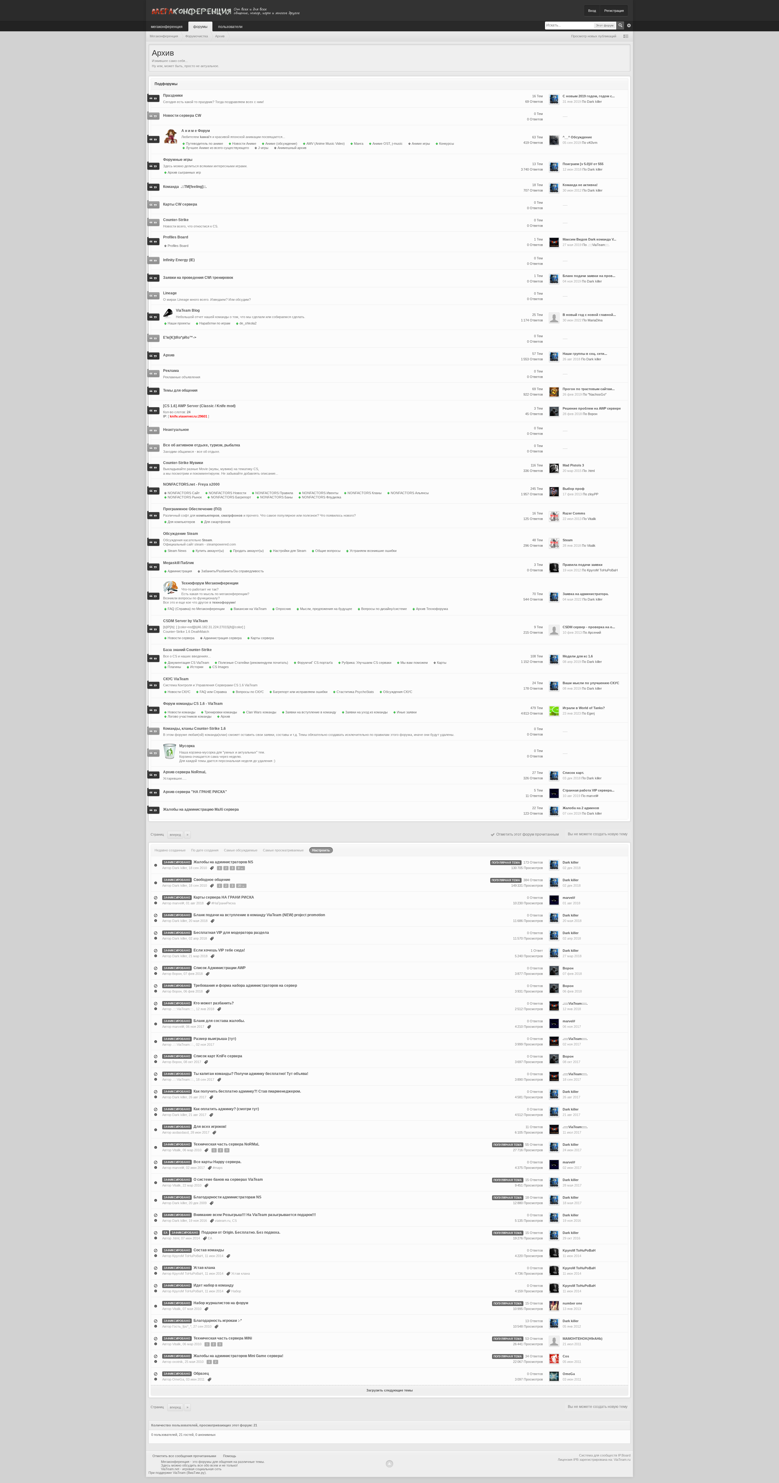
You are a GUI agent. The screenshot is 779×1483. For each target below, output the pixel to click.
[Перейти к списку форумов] (225, 10)
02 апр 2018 (572, 938)
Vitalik (592, 519)
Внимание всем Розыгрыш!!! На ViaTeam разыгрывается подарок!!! (255, 1215)
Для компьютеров (181, 522)
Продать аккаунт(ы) (248, 551)
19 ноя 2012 (572, 570)
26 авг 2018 (571, 359)
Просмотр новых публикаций (593, 36)
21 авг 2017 (571, 1115)
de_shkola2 (248, 323)
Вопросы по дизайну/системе (384, 609)
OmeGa (178, 1379)
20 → (241, 885)
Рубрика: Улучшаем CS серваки (366, 662)
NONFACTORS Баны (276, 497)
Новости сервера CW (182, 115)
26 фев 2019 (572, 394)
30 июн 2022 (572, 320)
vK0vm (592, 142)
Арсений (594, 632)
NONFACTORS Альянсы (410, 493)
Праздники (173, 95)
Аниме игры (421, 143)
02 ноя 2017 (572, 1044)
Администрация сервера (223, 638)
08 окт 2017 (571, 1062)
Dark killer (594, 101)
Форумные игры (177, 160)
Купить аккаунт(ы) (210, 551)
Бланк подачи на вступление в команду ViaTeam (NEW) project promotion (259, 915)
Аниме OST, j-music (387, 143)
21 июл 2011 (572, 1344)
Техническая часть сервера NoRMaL (226, 1144)
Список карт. (573, 772)
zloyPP (593, 494)
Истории (196, 667)
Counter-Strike (176, 220)
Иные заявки (407, 712)
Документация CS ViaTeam (188, 662)
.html (591, 471)
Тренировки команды (220, 712)
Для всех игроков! (210, 1126)
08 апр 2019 (572, 662)
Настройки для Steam (289, 551)
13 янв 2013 (572, 1309)
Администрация (180, 571)
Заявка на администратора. (586, 594)
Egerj (591, 713)
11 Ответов (534, 1127)
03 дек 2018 (572, 778)
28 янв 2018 (572, 545)
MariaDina (595, 320)
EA (166, 1232)
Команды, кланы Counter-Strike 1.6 (194, 728)
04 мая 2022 (572, 599)
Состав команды (209, 1250)
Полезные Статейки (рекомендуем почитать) (253, 662)
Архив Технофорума (432, 609)
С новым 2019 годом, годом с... (589, 96)
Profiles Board (175, 237)
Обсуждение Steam (180, 534)
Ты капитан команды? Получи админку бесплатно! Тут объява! (251, 1074)
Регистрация (614, 10)
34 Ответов (534, 1356)
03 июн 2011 (572, 1379)
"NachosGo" (597, 394)
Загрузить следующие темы (389, 1390)
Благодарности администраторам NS (227, 1197)
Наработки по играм (214, 323)
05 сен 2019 (572, 142)
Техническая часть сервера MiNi (223, 1338)
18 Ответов (534, 1197)
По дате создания (204, 850)
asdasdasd (180, 1132)
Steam (568, 540)
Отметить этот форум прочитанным (526, 834)
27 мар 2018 (572, 956)
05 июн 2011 (572, 1361)
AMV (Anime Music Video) (325, 143)
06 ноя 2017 (572, 1026)
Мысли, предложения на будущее (326, 609)
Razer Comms (574, 513)
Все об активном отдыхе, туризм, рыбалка (201, 445)
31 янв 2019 (572, 101)
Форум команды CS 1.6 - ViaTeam (193, 704)
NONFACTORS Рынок (185, 497)
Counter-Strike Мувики (183, 463)
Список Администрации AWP (220, 968)
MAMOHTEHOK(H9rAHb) (583, 1338)
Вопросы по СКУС (250, 692)
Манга (358, 143)
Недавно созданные (170, 850)
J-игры (263, 148)
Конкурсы (446, 143)
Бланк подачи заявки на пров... (589, 276)
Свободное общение (212, 880)
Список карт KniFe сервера (218, 1056)
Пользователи (230, 26)
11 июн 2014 (572, 1256)
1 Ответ (537, 950)
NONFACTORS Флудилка (321, 497)
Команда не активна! (580, 185)
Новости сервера (181, 638)
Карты (441, 662)
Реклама (171, 371)
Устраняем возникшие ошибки (373, 551)
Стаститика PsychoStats (355, 692)
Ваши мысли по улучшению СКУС (591, 683)
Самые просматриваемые (283, 850)
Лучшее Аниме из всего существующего (217, 148)
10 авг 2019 (571, 796)
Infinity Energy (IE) (179, 260)
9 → (240, 868)
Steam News (177, 551)
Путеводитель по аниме (204, 143)
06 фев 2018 (572, 991)
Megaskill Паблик (178, 563)
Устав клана (204, 1268)
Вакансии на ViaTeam (250, 609)
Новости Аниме (244, 143)
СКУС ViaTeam (176, 679)
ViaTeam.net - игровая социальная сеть (191, 1469)
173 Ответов (533, 862)
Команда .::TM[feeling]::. (185, 187)
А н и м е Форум (195, 131)
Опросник (283, 609)
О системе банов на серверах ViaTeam (228, 1179)
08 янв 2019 (572, 688)
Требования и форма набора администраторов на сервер (245, 985)
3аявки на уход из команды (366, 712)
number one (572, 1303)
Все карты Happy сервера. (217, 1162)
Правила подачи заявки (583, 565)
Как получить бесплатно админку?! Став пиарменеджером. (247, 1091)
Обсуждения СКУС (397, 692)
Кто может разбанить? (214, 1003)
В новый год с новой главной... (589, 315)
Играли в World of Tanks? (584, 708)
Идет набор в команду (214, 1285)
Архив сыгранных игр (184, 172)
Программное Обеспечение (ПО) (192, 509)
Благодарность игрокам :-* (218, 1320)
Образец (201, 1373)
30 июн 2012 (572, 190)
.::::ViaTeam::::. (599, 245)
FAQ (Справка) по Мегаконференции (196, 609)
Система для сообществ (598, 1455)
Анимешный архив (292, 148)
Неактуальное (176, 430)
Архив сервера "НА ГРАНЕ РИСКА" (195, 792)
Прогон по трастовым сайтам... (589, 389)
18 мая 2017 (572, 1203)
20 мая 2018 (572, 921)
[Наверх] (389, 1463)
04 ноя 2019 (572, 281)
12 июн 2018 (572, 169)
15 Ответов (534, 1180)
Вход (592, 10)
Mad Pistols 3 (573, 465)
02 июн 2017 (572, 1167)
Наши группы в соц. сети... (585, 353)
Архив (168, 355)
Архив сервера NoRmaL (184, 772)
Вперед (175, 835)
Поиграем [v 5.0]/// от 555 (583, 164)
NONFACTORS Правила (274, 493)
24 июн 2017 (572, 1150)
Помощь (229, 1456)
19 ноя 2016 (572, 1220)
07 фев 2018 (572, 973)
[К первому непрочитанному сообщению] (155, 865)
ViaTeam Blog (188, 310)
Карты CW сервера (180, 204)
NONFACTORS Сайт (184, 493)
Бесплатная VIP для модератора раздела (231, 932)
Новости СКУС (179, 692)
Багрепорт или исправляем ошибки (300, 692)
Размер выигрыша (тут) (215, 1039)
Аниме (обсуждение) (281, 143)
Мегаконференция (167, 26)
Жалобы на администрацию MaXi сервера (201, 809)
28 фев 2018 (572, 414)
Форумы (200, 26)
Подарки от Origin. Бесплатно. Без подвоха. (240, 1232)
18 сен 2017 (572, 1079)
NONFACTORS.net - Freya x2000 (191, 484)
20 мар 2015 (572, 471)
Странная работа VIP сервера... (588, 790)
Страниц (157, 834)
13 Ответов (534, 1321)
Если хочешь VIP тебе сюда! (219, 950)
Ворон (592, 414)
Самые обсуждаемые (240, 850)
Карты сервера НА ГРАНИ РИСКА (224, 897)
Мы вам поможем (414, 662)
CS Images (220, 667)
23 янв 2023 (572, 713)
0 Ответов (535, 897)
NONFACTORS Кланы (365, 493)
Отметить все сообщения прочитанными (184, 1456)
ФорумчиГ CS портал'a (315, 662)
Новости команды (181, 712)
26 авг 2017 (571, 1097)
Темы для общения (180, 390)
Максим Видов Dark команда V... (589, 239)
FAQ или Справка (213, 692)
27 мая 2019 (572, 245)
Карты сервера (262, 638)
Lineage (170, 293)
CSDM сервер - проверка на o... (589, 627)
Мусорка (187, 746)
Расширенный (629, 25)
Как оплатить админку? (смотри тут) (226, 1109)
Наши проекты (179, 323)
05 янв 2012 (572, 1326)
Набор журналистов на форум (221, 1303)
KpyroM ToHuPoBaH (602, 570)
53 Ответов (534, 1338)
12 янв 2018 (572, 1009)
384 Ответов (533, 880)
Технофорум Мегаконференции (209, 583)
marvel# (592, 796)
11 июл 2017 (572, 1132)
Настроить (321, 850)
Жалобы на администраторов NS (223, 862)
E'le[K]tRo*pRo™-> (179, 337)
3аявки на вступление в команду (310, 712)
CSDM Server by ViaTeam (185, 621)
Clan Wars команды (261, 712)
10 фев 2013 (572, 632)
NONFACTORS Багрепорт (231, 497)
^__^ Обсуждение (577, 137)
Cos (566, 1356)
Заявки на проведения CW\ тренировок (198, 277)
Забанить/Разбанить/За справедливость (232, 571)
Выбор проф (574, 488)
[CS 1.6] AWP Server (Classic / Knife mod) (199, 406)
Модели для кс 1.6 (578, 656)
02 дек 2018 (572, 868)
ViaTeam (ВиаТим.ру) (189, 1472)
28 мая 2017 (572, 1185)
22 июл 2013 (572, 519)
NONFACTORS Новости (227, 493)
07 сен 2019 (572, 813)
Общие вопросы (328, 551)
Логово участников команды (189, 716)
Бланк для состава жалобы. (219, 1021)
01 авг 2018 (571, 903)
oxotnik (177, 1361)
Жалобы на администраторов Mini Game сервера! (238, 1356)
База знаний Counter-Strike (187, 650)
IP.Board (624, 1455)
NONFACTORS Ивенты (320, 493)
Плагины (174, 667)
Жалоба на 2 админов (581, 808)
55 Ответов (534, 1144)
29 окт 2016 (571, 1238)
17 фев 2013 (572, 494)
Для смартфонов (217, 522)
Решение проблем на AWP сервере (592, 408)
